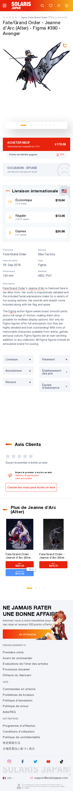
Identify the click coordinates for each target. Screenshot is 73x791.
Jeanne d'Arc (36, 288)
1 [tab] (23, 125)
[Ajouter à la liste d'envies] (65, 45)
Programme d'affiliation (19, 725)
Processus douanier (16, 669)
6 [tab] (46, 125)
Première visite (13, 652)
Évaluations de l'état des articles (25, 663)
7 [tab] (50, 125)
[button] (10, 17)
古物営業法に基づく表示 (19, 748)
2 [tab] (31, 125)
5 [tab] (42, 125)
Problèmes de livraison (18, 694)
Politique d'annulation (17, 700)
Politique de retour (16, 706)
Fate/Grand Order (14, 288)
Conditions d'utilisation (18, 731)
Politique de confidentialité (21, 737)
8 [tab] (53, 125)
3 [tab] (35, 125)
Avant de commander (17, 658)
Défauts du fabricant (17, 675)
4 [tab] (38, 125)
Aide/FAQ (9, 711)
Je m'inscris (27, 634)
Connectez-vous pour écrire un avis (31, 487)
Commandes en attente (19, 689)
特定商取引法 (11, 742)
